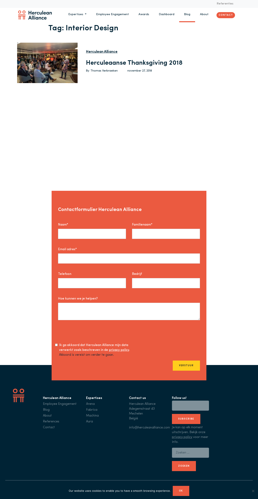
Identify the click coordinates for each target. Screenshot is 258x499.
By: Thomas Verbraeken (102, 70)
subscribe (186, 419)
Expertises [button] (76, 14)
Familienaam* (142, 224)
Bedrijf (137, 274)
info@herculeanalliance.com (149, 427)
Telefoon (64, 274)
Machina (92, 415)
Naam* (63, 224)
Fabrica (91, 409)
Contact (226, 15)
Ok (181, 491)
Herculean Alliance (102, 52)
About (204, 14)
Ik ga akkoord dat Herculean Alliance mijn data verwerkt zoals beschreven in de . (94, 348)
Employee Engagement (112, 14)
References (51, 421)
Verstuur (186, 365)
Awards (143, 14)
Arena (90, 404)
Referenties (225, 3)
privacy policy (119, 350)
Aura (89, 421)
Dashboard (166, 14)
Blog (187, 14)
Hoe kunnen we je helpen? (78, 298)
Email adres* (67, 249)
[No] (253, 491)
